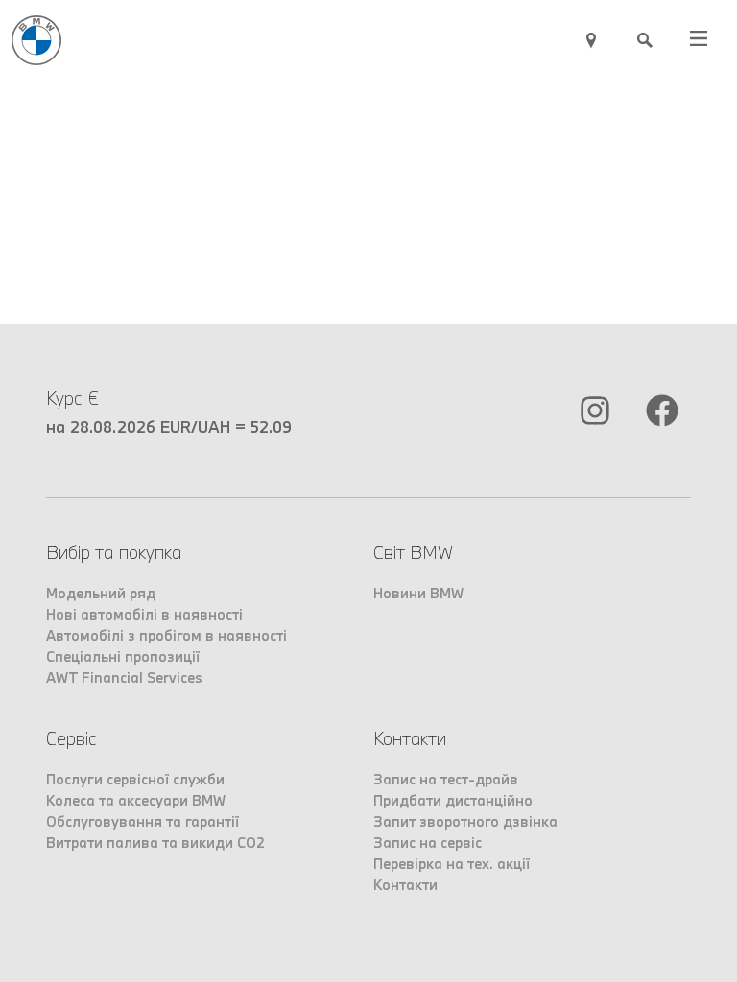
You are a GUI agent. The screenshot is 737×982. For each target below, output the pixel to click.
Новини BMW (418, 593)
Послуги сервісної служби (135, 779)
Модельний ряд (100, 593)
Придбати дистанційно (453, 800)
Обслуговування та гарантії (142, 821)
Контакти (405, 885)
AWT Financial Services (124, 677)
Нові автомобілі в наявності (144, 614)
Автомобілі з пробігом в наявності (166, 635)
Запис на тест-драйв (445, 779)
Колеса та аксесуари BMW (136, 800)
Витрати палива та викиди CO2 (155, 842)
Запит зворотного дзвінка (465, 821)
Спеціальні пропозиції (123, 656)
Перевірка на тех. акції (451, 863)
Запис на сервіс (427, 842)
